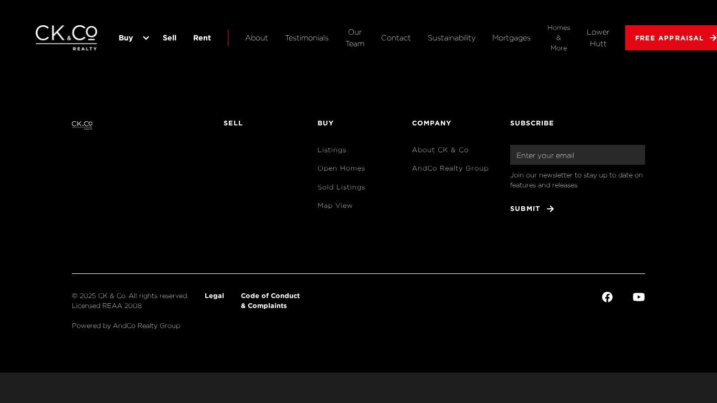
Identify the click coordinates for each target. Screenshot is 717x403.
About (256, 37)
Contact (396, 37)
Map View (335, 205)
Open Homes (341, 168)
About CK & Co (440, 149)
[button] (132, 38)
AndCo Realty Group (450, 168)
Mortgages (511, 37)
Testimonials (307, 37)
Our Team (354, 37)
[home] (67, 37)
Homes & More (558, 37)
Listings (332, 149)
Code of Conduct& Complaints (270, 300)
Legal (214, 295)
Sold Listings (341, 187)
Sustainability (452, 37)
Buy (126, 37)
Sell (169, 37)
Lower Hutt (598, 37)
